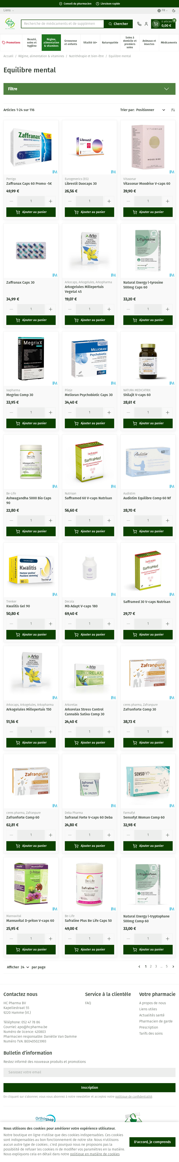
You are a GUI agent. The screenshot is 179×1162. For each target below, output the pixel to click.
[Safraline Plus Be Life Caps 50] (89, 884)
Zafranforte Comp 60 (22, 817)
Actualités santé (152, 1015)
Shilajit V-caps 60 (137, 395)
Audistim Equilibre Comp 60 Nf (147, 498)
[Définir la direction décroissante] (173, 110)
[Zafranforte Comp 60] (31, 781)
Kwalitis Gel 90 (18, 606)
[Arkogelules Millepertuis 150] (31, 673)
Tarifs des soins (151, 1033)
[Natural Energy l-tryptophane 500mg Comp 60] (148, 884)
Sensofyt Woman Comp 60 (144, 817)
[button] (89, 89)
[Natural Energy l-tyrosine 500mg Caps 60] (148, 250)
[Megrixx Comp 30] (31, 358)
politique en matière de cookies (95, 1154)
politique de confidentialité (133, 1097)
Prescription (148, 1027)
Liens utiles (148, 1009)
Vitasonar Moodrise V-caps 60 (146, 183)
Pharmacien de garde (156, 1021)
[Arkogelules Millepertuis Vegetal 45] (89, 250)
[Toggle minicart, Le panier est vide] (156, 24)
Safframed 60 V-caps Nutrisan (88, 498)
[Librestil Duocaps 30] (89, 147)
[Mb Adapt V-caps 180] (89, 570)
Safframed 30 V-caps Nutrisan (146, 602)
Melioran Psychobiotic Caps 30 (89, 395)
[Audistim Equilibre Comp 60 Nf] (148, 462)
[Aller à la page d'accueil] (10, 23)
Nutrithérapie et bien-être (86, 56)
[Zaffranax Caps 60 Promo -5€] (31, 147)
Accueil (8, 56)
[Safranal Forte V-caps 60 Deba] (89, 781)
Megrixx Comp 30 (19, 395)
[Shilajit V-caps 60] (148, 358)
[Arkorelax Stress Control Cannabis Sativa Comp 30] (89, 673)
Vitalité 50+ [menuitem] (91, 43)
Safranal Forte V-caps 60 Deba (89, 817)
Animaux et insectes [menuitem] (151, 42)
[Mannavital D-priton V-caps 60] (31, 884)
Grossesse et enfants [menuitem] (72, 42)
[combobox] (62, 24)
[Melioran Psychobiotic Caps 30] (89, 358)
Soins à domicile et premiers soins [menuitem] (131, 42)
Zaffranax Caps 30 (20, 282)
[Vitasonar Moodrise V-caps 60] (148, 147)
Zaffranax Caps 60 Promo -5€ (29, 183)
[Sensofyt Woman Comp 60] (148, 781)
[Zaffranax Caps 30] (31, 250)
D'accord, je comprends (152, 1142)
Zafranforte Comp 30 (139, 709)
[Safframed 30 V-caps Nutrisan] (148, 570)
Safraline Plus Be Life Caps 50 (88, 921)
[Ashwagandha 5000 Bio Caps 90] (31, 462)
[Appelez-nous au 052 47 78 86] (139, 24)
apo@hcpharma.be (32, 1027)
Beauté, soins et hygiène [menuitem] (34, 42)
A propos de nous (152, 1003)
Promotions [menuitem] (13, 42)
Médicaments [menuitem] (170, 43)
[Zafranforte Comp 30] (148, 673)
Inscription (89, 1087)
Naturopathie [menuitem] (111, 43)
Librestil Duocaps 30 (81, 183)
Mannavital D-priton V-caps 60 (30, 921)
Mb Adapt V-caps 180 (81, 606)
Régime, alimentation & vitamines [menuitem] (52, 42)
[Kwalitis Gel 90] (31, 570)
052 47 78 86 (30, 1022)
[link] (140, 967)
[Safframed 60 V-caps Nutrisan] (89, 462)
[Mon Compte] (146, 24)
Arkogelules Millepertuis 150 (28, 709)
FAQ (88, 1003)
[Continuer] (172, 967)
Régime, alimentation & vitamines (41, 56)
